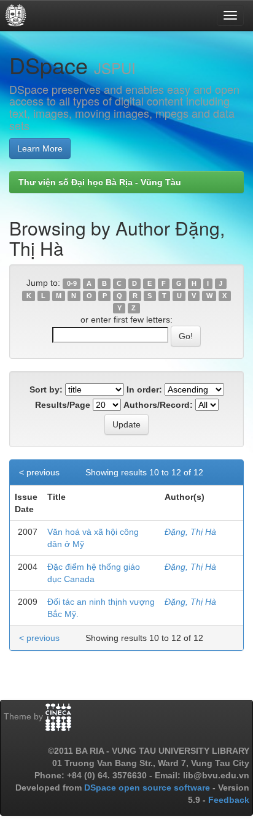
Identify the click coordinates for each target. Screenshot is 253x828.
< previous (39, 472)
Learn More (40, 148)
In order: (144, 389)
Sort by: (46, 389)
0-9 (72, 283)
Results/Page (62, 405)
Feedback (228, 800)
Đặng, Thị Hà (190, 532)
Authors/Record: (158, 405)
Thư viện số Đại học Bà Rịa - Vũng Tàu (99, 182)
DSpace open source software (148, 787)
